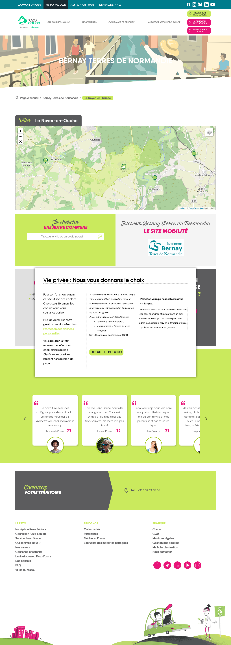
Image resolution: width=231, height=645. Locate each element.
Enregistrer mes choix (106, 352)
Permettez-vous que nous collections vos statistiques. (161, 301)
